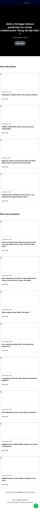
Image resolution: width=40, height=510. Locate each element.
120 (7, 492)
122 (12, 492)
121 (10, 492)
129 (30, 492)
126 (22, 492)
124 (17, 492)
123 (15, 492)
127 (25, 492)
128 (27, 492)
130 (32, 492)
